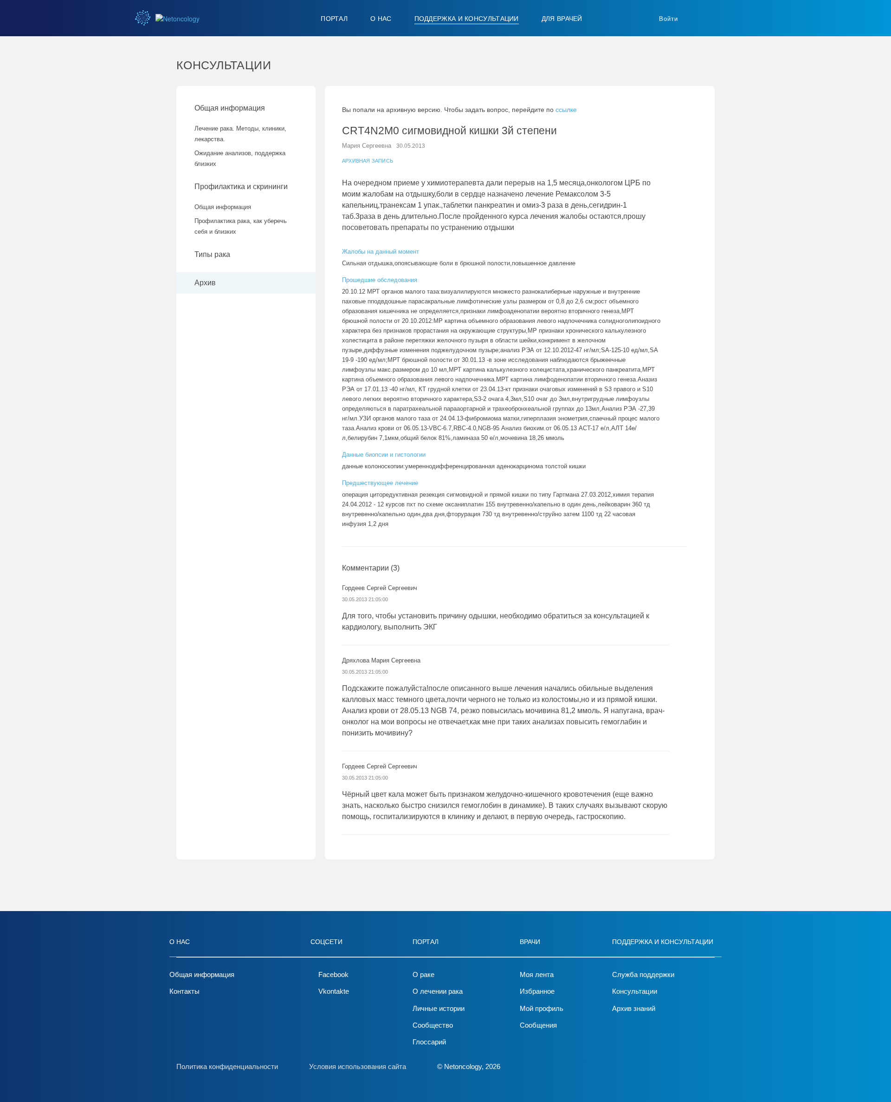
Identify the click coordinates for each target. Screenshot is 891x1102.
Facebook (333, 974)
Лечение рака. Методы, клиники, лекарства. (240, 134)
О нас (381, 18)
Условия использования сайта (357, 1066)
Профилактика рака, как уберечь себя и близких (240, 226)
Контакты (184, 991)
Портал (334, 18)
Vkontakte (333, 991)
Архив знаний (633, 1008)
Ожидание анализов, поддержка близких (239, 158)
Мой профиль (541, 1008)
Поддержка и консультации (466, 18)
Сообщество (433, 1025)
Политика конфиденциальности (227, 1066)
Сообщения (538, 1025)
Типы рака (213, 254)
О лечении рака (438, 991)
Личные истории (439, 1008)
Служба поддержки (643, 974)
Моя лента (537, 974)
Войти (668, 18)
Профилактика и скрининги (241, 186)
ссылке (566, 109)
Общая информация (229, 108)
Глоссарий (429, 1042)
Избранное (537, 991)
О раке (423, 974)
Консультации (634, 991)
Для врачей (562, 18)
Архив (205, 283)
